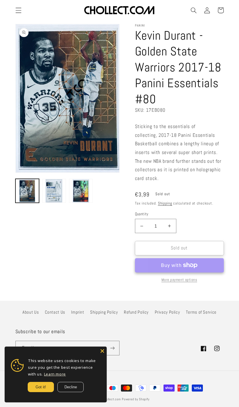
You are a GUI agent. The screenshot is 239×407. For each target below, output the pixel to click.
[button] (18, 10)
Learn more (55, 374)
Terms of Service (201, 312)
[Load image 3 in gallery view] (81, 191)
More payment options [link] (179, 279)
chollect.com (112, 399)
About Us (30, 312)
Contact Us (55, 312)
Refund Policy (136, 312)
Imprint (77, 312)
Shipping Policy (104, 312)
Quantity (142, 214)
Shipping (165, 203)
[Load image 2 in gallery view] (54, 191)
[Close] (102, 351)
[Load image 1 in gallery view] (27, 191)
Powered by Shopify (135, 399)
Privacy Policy (167, 312)
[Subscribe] (112, 348)
